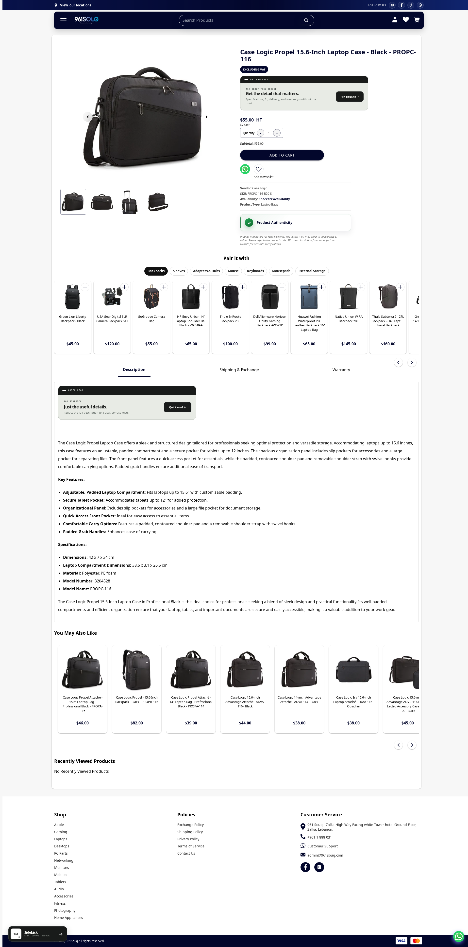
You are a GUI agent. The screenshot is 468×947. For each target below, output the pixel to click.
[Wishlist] (406, 20)
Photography (64, 910)
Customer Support (322, 846)
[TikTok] (410, 5)
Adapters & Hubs (206, 271)
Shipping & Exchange (239, 369)
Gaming (60, 831)
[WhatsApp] (420, 5)
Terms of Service (190, 846)
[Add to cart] (85, 287)
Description (134, 369)
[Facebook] (401, 5)
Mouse (233, 271)
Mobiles (60, 874)
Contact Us (186, 853)
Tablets (60, 881)
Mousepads (281, 271)
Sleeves (179, 271)
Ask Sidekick (350, 96)
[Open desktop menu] (63, 20)
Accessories (63, 896)
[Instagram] (392, 5)
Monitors (61, 867)
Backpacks (156, 271)
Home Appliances (68, 917)
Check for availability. (275, 199)
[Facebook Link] (305, 867)
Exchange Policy (190, 824)
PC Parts (61, 853)
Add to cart (282, 155)
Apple (59, 824)
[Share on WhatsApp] (245, 169)
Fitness (60, 903)
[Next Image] (207, 117)
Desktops (61, 846)
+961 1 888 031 (319, 837)
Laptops (60, 839)
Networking (63, 860)
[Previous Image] (88, 117)
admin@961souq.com (325, 855)
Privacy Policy (188, 839)
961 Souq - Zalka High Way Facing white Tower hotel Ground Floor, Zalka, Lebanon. (362, 827)
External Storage (312, 271)
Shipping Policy (190, 831)
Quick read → (177, 407)
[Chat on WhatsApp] (458, 936)
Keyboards (255, 271)
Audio (59, 889)
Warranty (341, 369)
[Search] (306, 20)
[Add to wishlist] (259, 169)
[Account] (395, 20)
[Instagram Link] (319, 867)
